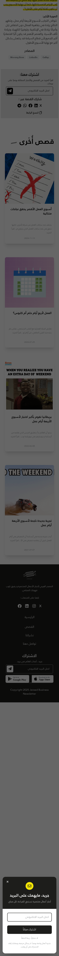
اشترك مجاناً (29, 929)
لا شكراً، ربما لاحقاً (29, 938)
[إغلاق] (7, 882)
